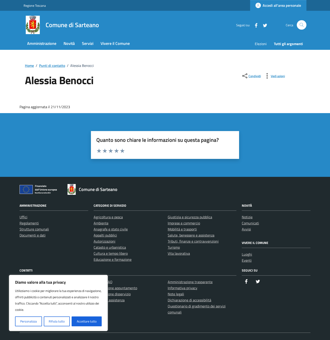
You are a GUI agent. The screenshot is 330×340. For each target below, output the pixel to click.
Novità (69, 43)
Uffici (23, 217)
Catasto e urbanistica (110, 247)
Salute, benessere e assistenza (191, 235)
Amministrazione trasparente (190, 282)
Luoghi (247, 254)
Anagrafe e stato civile (111, 229)
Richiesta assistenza (109, 300)
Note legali (176, 294)
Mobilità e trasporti (182, 229)
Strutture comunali (34, 229)
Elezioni (261, 43)
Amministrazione (41, 43)
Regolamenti (29, 223)
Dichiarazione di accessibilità (189, 300)
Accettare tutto (87, 321)
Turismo (174, 247)
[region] (58, 303)
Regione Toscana (35, 5)
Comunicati (250, 223)
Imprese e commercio (184, 223)
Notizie (247, 217)
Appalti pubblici (105, 235)
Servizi (87, 43)
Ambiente (101, 223)
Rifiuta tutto (57, 321)
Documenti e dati (33, 235)
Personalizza (28, 321)
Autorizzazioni (104, 241)
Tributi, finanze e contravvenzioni (193, 241)
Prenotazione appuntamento (115, 288)
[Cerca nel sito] (301, 25)
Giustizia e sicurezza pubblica (190, 217)
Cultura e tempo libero (111, 253)
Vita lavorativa (179, 253)
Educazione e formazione (113, 259)
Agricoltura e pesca (108, 217)
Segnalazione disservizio (112, 294)
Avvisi (246, 229)
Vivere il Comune (115, 43)
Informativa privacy (182, 288)
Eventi (247, 260)
